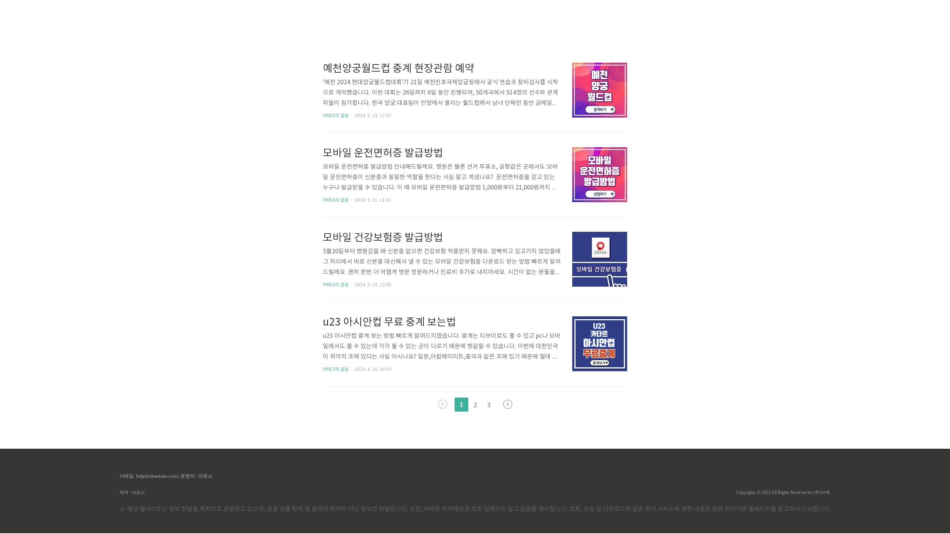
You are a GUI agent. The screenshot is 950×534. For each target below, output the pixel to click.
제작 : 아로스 (132, 492)
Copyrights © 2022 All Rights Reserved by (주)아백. (783, 492)
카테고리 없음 (335, 115)
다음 (507, 404)
